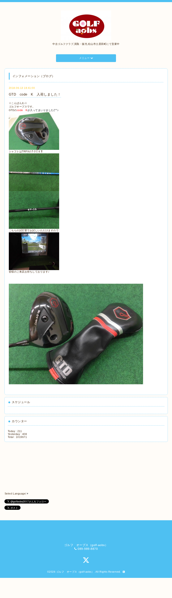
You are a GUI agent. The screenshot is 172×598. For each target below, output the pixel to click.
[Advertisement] (26, 467)
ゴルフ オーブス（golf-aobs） (75, 571)
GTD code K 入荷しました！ (35, 94)
